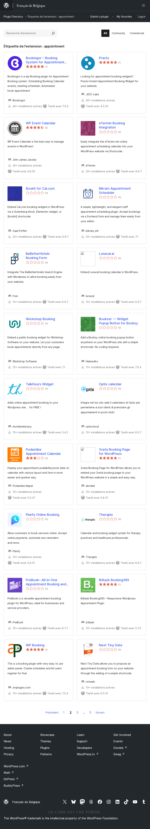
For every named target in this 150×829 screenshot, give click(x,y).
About (8, 735)
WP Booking (35, 645)
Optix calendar (110, 384)
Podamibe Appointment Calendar (43, 452)
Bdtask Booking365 (114, 580)
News (7, 741)
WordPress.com (16, 766)
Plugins (45, 748)
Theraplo (106, 515)
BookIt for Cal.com (40, 188)
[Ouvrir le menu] (144, 5)
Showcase (47, 735)
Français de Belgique (26, 802)
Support (82, 741)
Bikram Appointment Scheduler (115, 191)
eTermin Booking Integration (112, 125)
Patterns (46, 754)
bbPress (11, 779)
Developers (84, 748)
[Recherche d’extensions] (53, 33)
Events (118, 741)
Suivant (99, 712)
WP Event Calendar (41, 123)
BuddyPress (14, 785)
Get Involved (122, 735)
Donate (120, 748)
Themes (45, 741)
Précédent (52, 712)
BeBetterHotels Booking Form (38, 256)
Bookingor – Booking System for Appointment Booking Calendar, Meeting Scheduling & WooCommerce (46, 60)
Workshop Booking (40, 319)
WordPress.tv (88, 754)
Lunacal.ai (106, 254)
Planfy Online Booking (42, 515)
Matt (9, 772)
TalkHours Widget (40, 384)
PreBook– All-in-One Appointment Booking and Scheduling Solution (46, 582)
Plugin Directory (13, 16)
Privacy (9, 754)
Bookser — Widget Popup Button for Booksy (118, 321)
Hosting (9, 748)
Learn (80, 735)
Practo (104, 58)
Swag (119, 754)
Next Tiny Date (110, 645)
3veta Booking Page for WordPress (114, 452)
